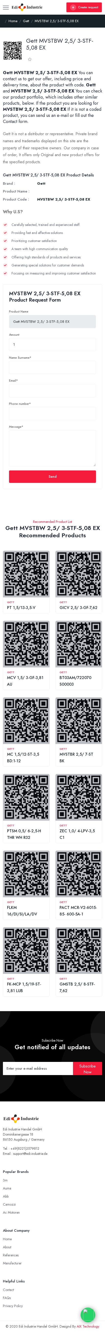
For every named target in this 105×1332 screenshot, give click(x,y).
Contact (8, 1289)
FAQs (7, 1297)
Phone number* (20, 404)
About (7, 1247)
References (11, 1255)
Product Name (18, 311)
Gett (10, 602)
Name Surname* (20, 358)
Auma (7, 1188)
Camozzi (9, 1204)
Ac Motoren (11, 1212)
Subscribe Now (87, 1069)
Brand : (9, 183)
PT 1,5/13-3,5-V (21, 607)
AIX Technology (88, 1326)
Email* (13, 380)
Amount (14, 335)
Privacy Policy (13, 1305)
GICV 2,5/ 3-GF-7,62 (78, 607)
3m (5, 1180)
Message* (16, 427)
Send (53, 476)
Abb (6, 1196)
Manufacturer (12, 1263)
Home (7, 1239)
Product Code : (16, 199)
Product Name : (16, 191)
